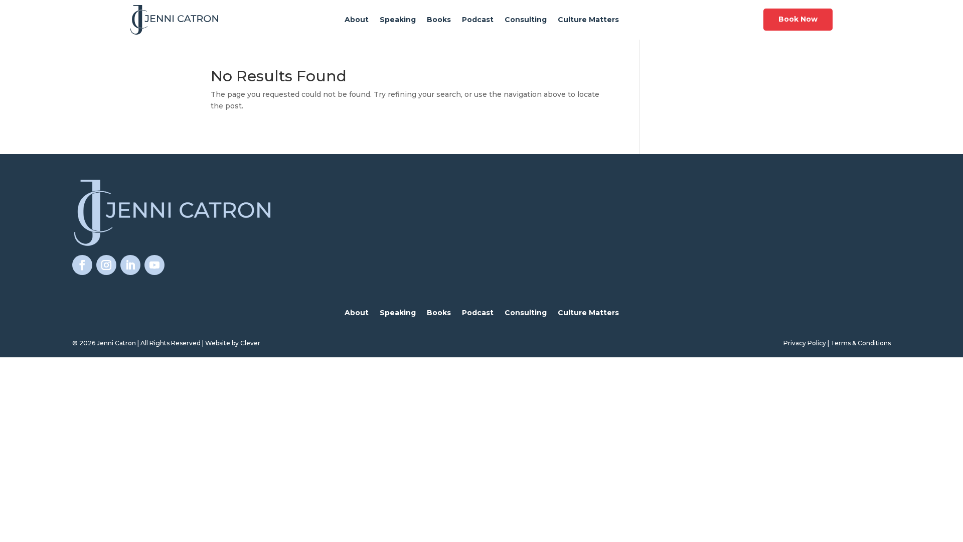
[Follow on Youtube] (154, 265)
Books (439, 20)
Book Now (798, 19)
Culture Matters (588, 20)
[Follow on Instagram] (106, 265)
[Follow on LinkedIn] (130, 265)
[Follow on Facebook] (82, 265)
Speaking (398, 20)
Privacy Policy (804, 343)
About (357, 20)
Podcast (478, 20)
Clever (250, 343)
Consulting (526, 20)
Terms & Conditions (861, 343)
